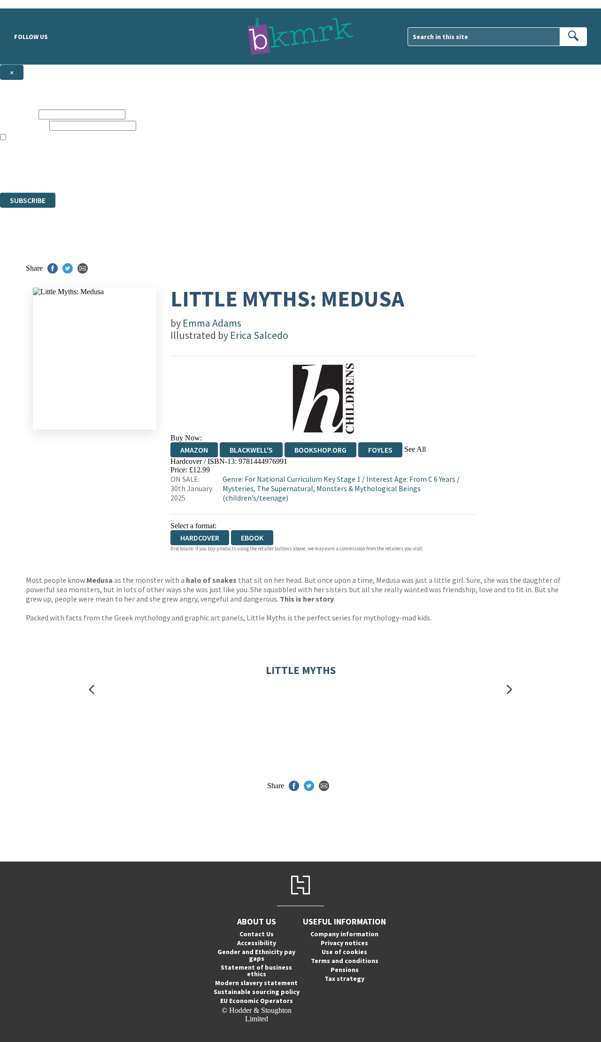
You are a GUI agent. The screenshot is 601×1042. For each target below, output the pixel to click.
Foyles (380, 449)
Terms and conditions (344, 960)
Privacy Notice (185, 171)
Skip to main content (30, 4)
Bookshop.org (320, 449)
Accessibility (256, 943)
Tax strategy (344, 978)
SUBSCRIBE (28, 200)
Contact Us (256, 934)
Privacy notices (344, 943)
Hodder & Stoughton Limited (108, 163)
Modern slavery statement (256, 983)
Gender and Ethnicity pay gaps (256, 955)
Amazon (194, 449)
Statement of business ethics (256, 970)
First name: (18, 114)
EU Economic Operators (256, 1000)
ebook (252, 537)
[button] (91, 689)
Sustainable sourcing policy (257, 991)
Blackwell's (251, 449)
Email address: (23, 125)
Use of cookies (344, 952)
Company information (344, 934)
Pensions (345, 969)
